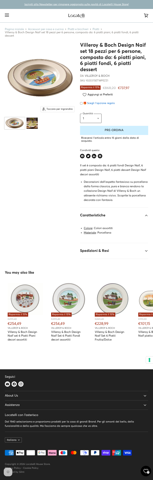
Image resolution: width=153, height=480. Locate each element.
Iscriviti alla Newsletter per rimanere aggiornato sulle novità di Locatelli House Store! (76, 4)
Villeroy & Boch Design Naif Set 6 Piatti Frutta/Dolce (109, 336)
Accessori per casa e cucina (46, 29)
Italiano (11, 440)
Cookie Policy (30, 468)
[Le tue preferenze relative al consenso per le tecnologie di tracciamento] (149, 360)
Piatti (96, 29)
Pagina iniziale (14, 29)
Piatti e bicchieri (78, 29)
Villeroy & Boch (97, 75)
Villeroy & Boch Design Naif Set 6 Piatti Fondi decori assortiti (66, 336)
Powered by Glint (14, 472)
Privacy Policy (13, 468)
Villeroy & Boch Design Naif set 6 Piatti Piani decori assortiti (22, 336)
